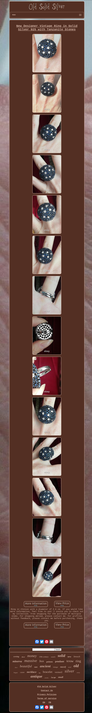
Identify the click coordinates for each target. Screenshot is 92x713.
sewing (16, 656)
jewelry (47, 677)
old (76, 666)
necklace (31, 671)
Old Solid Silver (46, 686)
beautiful (26, 666)
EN (44, 702)
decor (23, 657)
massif (63, 667)
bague (16, 672)
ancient (45, 666)
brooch (77, 656)
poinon (49, 661)
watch (53, 657)
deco (16, 667)
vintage (55, 667)
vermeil (58, 672)
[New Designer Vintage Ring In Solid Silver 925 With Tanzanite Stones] (47, 53)
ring (78, 661)
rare (35, 667)
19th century (44, 657)
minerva (17, 661)
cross (78, 672)
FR (50, 702)
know (69, 661)
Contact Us (47, 690)
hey (39, 673)
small (60, 677)
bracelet (47, 671)
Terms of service (46, 698)
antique (36, 676)
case (22, 673)
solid (61, 655)
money (32, 656)
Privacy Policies (46, 694)
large (53, 677)
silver (69, 671)
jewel (69, 667)
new (69, 656)
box (41, 661)
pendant (59, 661)
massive (30, 661)
